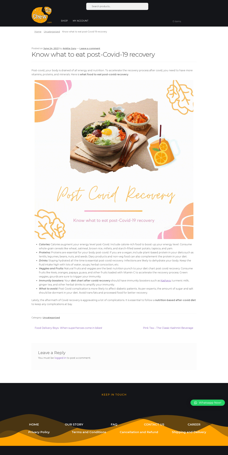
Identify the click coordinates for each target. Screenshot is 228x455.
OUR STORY (74, 424)
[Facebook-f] (128, 404)
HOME (34, 424)
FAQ (114, 424)
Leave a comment (90, 48)
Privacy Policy (39, 432)
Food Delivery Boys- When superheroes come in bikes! (68, 327)
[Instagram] (114, 404)
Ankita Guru (69, 48)
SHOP (64, 20)
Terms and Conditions (89, 432)
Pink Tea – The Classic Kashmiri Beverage (168, 327)
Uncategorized (52, 31)
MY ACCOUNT (80, 20)
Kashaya (166, 280)
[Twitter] (85, 404)
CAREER (194, 424)
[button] (207, 403)
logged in (60, 357)
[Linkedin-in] (143, 404)
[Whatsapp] (99, 404)
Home (37, 31)
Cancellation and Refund (139, 432)
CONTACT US (154, 424)
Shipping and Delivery (189, 432)
